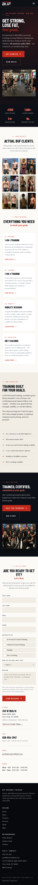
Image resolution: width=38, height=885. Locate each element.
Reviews (5, 821)
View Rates (11, 62)
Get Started (12, 54)
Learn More (9, 326)
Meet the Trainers (15, 508)
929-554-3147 (9, 737)
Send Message (12, 698)
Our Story (11, 516)
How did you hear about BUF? (13, 660)
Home (4, 811)
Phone (4, 625)
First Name (6, 595)
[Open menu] (34, 3)
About (4, 824)
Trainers (5, 818)
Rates (4, 815)
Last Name (6, 605)
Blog (3, 828)
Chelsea (5, 844)
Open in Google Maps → (12, 724)
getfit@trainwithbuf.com (12, 754)
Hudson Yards (7, 841)
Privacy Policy (9, 881)
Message (5, 670)
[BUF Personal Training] (6, 3)
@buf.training (7, 867)
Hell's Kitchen (7, 838)
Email (4, 615)
